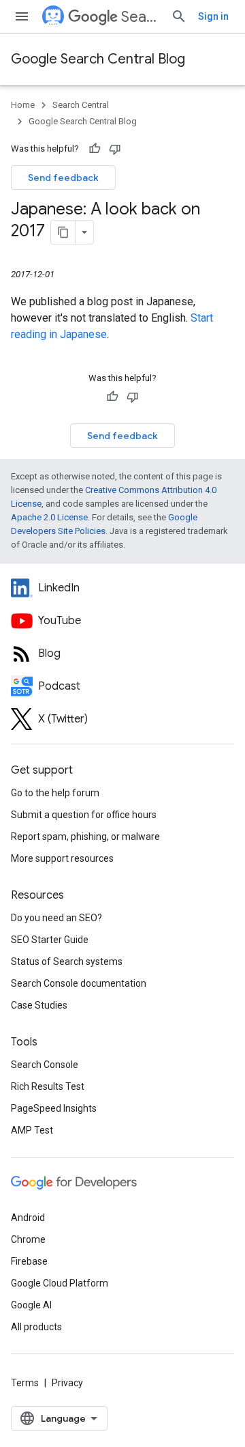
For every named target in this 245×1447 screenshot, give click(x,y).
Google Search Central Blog (98, 59)
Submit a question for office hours (84, 814)
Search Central (140, 17)
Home (23, 105)
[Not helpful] (115, 149)
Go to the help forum (55, 792)
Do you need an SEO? (56, 917)
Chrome (28, 1239)
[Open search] (179, 16)
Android (28, 1217)
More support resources (62, 858)
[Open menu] (21, 16)
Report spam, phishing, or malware (85, 836)
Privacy (67, 1382)
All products (36, 1326)
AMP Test (32, 1130)
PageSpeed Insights (54, 1108)
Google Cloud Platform (59, 1283)
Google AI (31, 1305)
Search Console (44, 1064)
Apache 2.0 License (49, 517)
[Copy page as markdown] (63, 232)
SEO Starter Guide (49, 939)
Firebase (29, 1261)
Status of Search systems (66, 961)
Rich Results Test (47, 1086)
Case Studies (39, 1005)
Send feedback (63, 177)
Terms (25, 1382)
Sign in (213, 16)
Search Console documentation (78, 983)
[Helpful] (94, 149)
